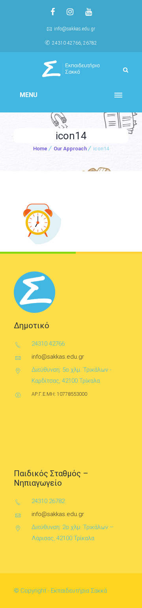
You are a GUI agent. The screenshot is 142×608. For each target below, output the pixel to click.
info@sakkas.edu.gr (74, 29)
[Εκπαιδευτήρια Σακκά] (71, 69)
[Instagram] (70, 12)
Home (40, 149)
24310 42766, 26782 (74, 43)
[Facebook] (53, 12)
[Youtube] (88, 12)
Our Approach (70, 149)
